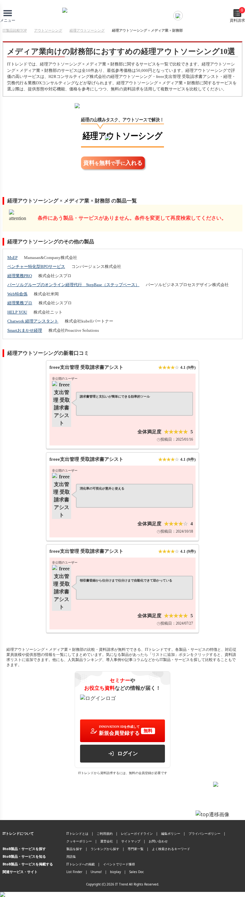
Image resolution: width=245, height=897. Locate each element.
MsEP (12, 257)
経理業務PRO (19, 275)
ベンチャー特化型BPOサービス (36, 266)
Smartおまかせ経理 (24, 330)
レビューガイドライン (137, 833)
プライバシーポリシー (204, 833)
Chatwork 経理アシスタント (32, 321)
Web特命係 (17, 294)
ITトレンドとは (77, 833)
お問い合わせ (158, 841)
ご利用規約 (105, 833)
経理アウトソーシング (87, 30)
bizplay (115, 872)
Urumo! (96, 872)
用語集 (71, 856)
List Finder (74, 872)
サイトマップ (130, 841)
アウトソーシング (48, 30)
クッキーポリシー (79, 841)
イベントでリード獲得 (119, 864)
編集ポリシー (170, 833)
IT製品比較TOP (15, 30)
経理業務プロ (19, 302)
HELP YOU (17, 312)
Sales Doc (136, 872)
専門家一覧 (136, 849)
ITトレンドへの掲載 (80, 864)
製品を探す (74, 849)
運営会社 (106, 841)
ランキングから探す (105, 849)
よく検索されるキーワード (171, 849)
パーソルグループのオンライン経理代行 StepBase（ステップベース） (73, 284)
